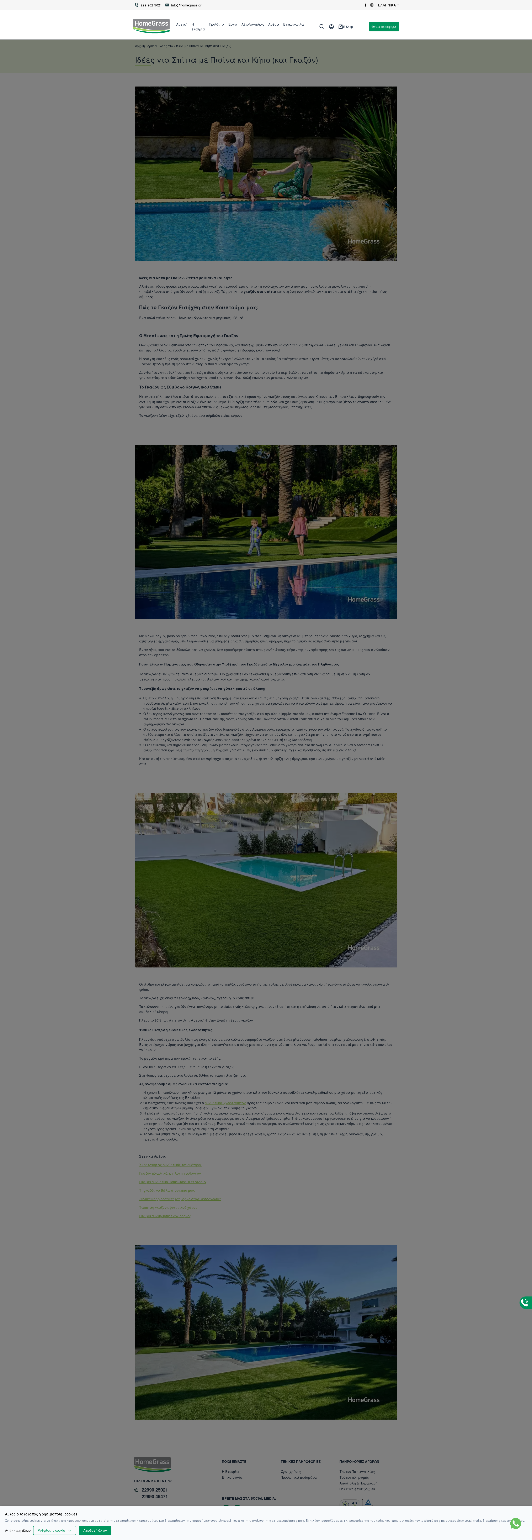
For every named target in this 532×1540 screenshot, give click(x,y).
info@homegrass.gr (186, 5)
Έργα (232, 24)
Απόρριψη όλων (18, 1530)
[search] (322, 26)
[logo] (151, 27)
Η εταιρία (198, 26)
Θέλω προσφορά (384, 27)
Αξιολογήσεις (252, 24)
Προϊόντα (216, 24)
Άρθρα (273, 24)
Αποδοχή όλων (95, 1530)
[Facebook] (365, 5)
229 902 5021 (151, 5)
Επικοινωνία (293, 24)
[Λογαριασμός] (331, 26)
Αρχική (181, 24)
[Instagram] (372, 5)
